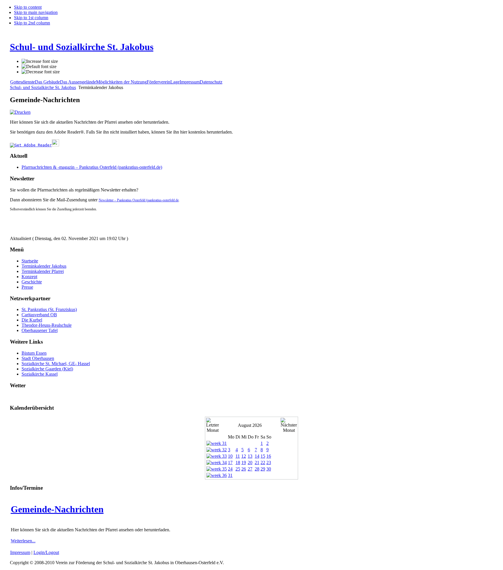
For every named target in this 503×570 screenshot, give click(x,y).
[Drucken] (20, 112)
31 (230, 475)
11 (237, 456)
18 (237, 462)
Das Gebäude (47, 81)
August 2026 (250, 425)
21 (257, 462)
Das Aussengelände (78, 81)
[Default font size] (39, 66)
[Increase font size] (40, 61)
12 (243, 456)
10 (230, 456)
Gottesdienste (22, 81)
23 (268, 462)
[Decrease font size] (41, 71)
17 (230, 462)
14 (257, 456)
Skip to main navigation (36, 12)
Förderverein (158, 81)
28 (257, 468)
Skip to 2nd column (32, 22)
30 (268, 468)
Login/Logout (46, 552)
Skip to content (28, 7)
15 (263, 456)
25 (237, 468)
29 (263, 468)
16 (268, 456)
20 (250, 462)
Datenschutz (211, 81)
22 (263, 462)
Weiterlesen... (23, 540)
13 (250, 456)
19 (243, 462)
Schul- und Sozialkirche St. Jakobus (43, 87)
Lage (175, 81)
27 (250, 468)
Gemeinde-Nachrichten (57, 509)
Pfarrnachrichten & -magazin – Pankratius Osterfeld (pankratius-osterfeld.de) (92, 167)
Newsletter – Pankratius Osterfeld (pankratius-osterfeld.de (139, 200)
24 (230, 468)
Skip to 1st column (31, 17)
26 (243, 468)
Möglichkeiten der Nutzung (121, 81)
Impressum (190, 81)
